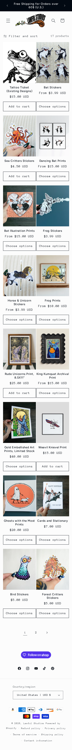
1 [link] (25, 632)
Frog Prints (52, 300)
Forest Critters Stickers (52, 596)
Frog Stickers (52, 231)
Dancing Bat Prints (52, 161)
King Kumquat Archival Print (52, 375)
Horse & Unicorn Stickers (19, 302)
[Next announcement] (64, 5)
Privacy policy (55, 728)
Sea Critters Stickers (19, 161)
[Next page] (46, 632)
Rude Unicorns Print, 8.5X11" (19, 375)
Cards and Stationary (52, 520)
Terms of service (25, 734)
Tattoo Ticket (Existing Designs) (19, 89)
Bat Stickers (52, 87)
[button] (8, 20)
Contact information (38, 740)
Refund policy (31, 728)
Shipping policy (52, 734)
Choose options (52, 106)
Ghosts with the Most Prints (19, 522)
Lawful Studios (34, 723)
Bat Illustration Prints (19, 231)
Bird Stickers (19, 594)
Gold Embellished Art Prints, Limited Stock (19, 449)
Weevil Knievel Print (52, 447)
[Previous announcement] (7, 5)
